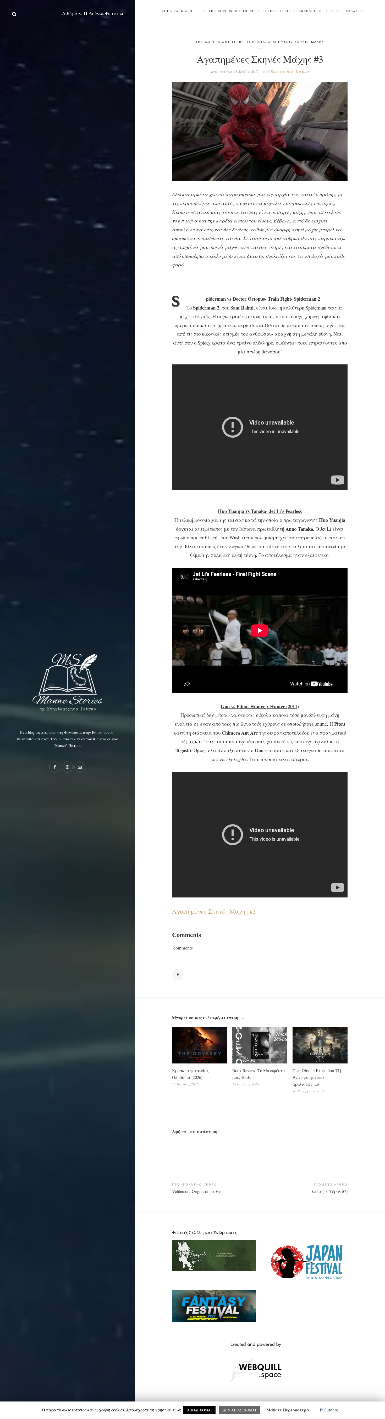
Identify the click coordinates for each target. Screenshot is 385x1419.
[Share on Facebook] (178, 974)
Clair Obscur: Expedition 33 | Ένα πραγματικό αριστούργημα (317, 1077)
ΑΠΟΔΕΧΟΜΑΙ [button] (199, 1409)
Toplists (256, 42)
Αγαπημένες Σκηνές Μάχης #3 (214, 911)
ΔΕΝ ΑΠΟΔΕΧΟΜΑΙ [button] (239, 1409)
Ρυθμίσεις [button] (329, 1409)
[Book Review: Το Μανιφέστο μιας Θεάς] (259, 1045)
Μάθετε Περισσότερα (287, 1410)
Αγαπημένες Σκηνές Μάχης (296, 42)
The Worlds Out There (220, 42)
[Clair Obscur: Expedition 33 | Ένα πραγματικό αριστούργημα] (320, 1045)
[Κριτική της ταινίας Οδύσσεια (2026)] (199, 1045)
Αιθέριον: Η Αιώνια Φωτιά (90, 13)
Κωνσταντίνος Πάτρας (290, 71)
